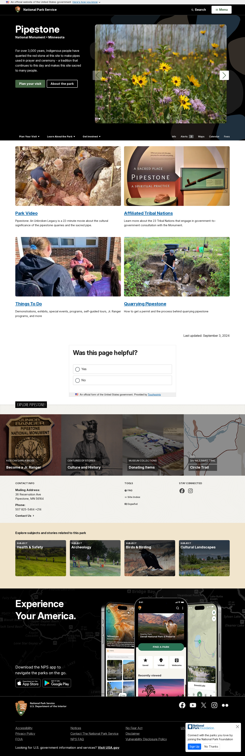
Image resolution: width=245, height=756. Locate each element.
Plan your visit (30, 84)
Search (200, 10)
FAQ (129, 490)
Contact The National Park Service (94, 733)
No (83, 380)
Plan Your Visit (28, 136)
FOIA (19, 739)
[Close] (237, 726)
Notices (75, 728)
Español (132, 503)
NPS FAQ (77, 739)
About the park (62, 84)
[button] (224, 75)
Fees (227, 136)
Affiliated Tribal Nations (148, 213)
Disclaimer (133, 733)
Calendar (214, 136)
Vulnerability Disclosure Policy (146, 739)
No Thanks (211, 746)
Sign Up (194, 746)
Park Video (26, 213)
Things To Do (28, 303)
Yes (84, 369)
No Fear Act (134, 728)
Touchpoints (154, 394)
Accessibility (24, 728)
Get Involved (90, 136)
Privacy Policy (25, 733)
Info (174, 136)
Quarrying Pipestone (145, 303)
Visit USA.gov (108, 747)
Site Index (133, 496)
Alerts (186, 136)
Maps (201, 136)
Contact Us (23, 515)
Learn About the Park (59, 136)
